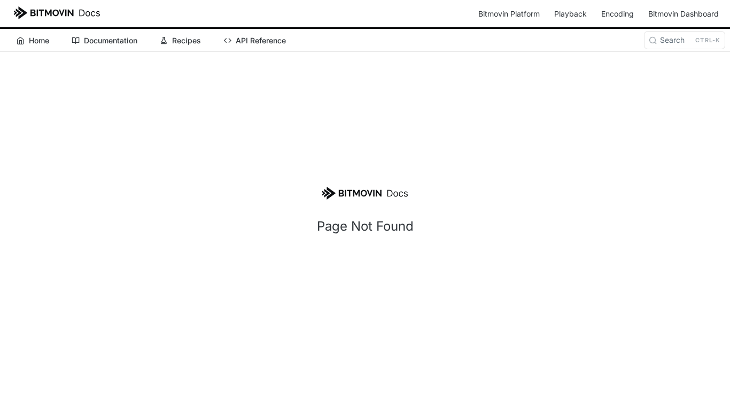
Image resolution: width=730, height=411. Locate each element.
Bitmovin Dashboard (683, 13)
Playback (570, 13)
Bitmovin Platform (509, 13)
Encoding (617, 13)
